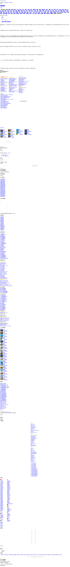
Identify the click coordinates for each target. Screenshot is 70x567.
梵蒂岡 (27, 13)
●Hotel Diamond (21, 88)
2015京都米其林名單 (33, 463)
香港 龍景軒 (32, 428)
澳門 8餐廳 (32, 431)
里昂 (12, 13)
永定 (52, 9)
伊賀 (43, 10)
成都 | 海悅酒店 (2, 310)
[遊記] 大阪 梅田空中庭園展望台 (5, 101)
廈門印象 (1, 485)
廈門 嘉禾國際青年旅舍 (3, 394)
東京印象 (8, 480)
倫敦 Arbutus (32, 449)
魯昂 (1, 13)
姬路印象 (8, 492)
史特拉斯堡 (5, 13)
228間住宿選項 (21, 134)
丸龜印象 (8, 496)
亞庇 (48, 12)
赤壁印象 (1, 497)
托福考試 (46, 554)
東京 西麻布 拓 (33, 440)
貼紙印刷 (60, 554)
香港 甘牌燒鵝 (32, 455)
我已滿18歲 (2, 565)
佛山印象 (1, 484)
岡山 (11, 12)
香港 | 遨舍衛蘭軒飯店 (3, 288)
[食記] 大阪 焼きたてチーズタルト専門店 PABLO (7, 94)
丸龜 (14, 12)
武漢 (63, 9)
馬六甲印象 (1, 517)
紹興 (16, 10)
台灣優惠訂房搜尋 (2, 179)
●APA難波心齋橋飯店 (12, 80)
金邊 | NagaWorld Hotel (3, 321)
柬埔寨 (5, 367)
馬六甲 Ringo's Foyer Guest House (4, 404)
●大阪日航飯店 (2, 80)
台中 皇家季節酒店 (2, 242)
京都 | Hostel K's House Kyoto (4, 271)
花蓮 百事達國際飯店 (3, 255)
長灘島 (51, 13)
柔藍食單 (2, 5)
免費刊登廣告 (15, 554)
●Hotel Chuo (20, 91)
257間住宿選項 (21, 131)
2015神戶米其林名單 (33, 465)
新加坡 (61, 12)
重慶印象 (1, 499)
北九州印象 (8, 503)
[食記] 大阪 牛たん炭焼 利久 (4, 95)
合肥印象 (1, 492)
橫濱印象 (8, 483)
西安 (31, 9)
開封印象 (1, 503)
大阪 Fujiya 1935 (33, 424)
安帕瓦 (39, 13)
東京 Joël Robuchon (33, 426)
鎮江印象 (1, 491)
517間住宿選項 (5, 368)
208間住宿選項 (5, 359)
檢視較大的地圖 (2, 127)
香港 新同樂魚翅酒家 (33, 445)
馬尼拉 (48, 13)
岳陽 (60, 9)
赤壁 (65, 9)
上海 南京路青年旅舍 (3, 388)
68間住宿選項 (29, 131)
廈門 (50, 9)
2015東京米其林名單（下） (34, 468)
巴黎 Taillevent (32, 442)
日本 (12, 130)
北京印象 (1, 480)
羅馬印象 (8, 516)
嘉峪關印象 (1, 505)
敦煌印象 (1, 507)
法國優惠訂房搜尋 (2, 190)
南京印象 (1, 488)
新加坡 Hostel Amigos (3, 405)
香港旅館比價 (2, 220)
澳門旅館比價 (2, 221)
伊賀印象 (8, 491)
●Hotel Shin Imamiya (21, 90)
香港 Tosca (32, 454)
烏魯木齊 (43, 9)
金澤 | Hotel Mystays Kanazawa (4, 278)
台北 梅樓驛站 (2, 235)
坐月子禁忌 (2, 554)
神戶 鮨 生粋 (32, 441)
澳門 (12, 9)
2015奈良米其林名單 (33, 466)
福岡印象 (11, 503)
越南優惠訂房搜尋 (2, 187)
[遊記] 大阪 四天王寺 (3, 103)
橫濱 (61, 10)
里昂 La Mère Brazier (33, 443)
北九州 (30, 12)
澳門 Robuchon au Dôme (34, 432)
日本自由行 (25, 554)
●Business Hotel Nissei (21, 79)
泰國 (4, 364)
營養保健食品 (57, 554)
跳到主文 (1, 7)
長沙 (27, 10)
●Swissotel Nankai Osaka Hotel (4, 78)
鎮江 (8, 10)
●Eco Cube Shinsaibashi (21, 81)
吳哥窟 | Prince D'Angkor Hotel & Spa (4, 318)
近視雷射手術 (6, 554)
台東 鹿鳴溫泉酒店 (2, 257)
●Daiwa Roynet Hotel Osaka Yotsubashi (13, 84)
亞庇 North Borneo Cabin (3, 402)
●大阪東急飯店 (11, 89)
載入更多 (1, 158)
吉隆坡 (51, 12)
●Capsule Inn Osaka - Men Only (22, 87)
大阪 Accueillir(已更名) (33, 435)
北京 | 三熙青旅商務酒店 (3, 301)
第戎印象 (8, 510)
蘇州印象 (1, 489)
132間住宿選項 (29, 134)
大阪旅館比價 (2, 217)
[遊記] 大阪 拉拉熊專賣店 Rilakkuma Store (6, 96)
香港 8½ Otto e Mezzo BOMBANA (35, 430)
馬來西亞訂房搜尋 (2, 188)
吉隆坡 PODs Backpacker (3, 403)
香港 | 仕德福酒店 (2, 287)
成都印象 (1, 500)
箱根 (1, 12)
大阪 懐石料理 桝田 (33, 437)
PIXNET (29, 556)
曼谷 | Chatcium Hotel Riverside (4, 280)
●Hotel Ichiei (2, 82)
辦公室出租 (40, 554)
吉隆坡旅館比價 (2, 226)
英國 (4, 373)
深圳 (24, 10)
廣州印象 (1, 483)
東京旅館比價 (2, 218)
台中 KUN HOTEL (2, 240)
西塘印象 (1, 495)
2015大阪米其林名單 (33, 464)
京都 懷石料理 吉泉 (33, 427)
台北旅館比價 (2, 219)
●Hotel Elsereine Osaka (3, 91)
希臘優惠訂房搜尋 (2, 193)
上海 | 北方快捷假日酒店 (3, 298)
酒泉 (37, 9)
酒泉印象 (1, 506)
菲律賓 (5, 370)
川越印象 (8, 482)
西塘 (28, 9)
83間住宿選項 (5, 134)
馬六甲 (58, 12)
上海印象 (1, 481)
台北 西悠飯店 (2, 233)
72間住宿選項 (12, 137)
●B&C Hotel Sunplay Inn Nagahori (23, 83)
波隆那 (17, 13)
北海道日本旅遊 (10, 554)
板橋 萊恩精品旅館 (2, 236)
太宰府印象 (8, 499)
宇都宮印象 (8, 498)
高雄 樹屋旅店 (2, 249)
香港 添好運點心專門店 (34, 452)
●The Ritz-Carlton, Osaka (4, 86)
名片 (2, 18)
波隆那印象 (8, 514)
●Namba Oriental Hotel (3, 83)
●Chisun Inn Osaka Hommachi (22, 77)
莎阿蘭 (54, 12)
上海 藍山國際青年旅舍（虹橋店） (4, 387)
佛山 (57, 9)
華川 (32, 10)
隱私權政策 (39, 556)
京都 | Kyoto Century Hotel (3, 273)
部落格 (3, 17)
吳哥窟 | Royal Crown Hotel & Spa (4, 319)
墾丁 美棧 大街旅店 (2, 252)
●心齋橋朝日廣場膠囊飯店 (22, 84)
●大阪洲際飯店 (2, 87)
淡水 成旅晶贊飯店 (2, 237)
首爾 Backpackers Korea (3, 401)
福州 (47, 9)
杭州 (15, 9)
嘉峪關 (34, 9)
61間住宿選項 (5, 137)
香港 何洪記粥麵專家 (33, 453)
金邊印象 (1, 525)
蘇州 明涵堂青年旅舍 (3, 390)
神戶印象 (8, 490)
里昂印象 (8, 511)
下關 (34, 12)
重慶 (19, 10)
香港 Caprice (32, 444)
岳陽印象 (1, 496)
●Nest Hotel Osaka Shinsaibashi (22, 78)
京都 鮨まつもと (33, 456)
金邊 (42, 13)
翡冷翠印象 (8, 515)
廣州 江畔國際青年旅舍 (3, 395)
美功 (36, 13)
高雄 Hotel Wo (2, 250)
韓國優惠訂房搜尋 (2, 182)
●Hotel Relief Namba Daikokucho (13, 78)
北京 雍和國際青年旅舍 (3, 389)
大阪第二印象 (9, 489)
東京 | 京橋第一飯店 (2, 263)
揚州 (5, 10)
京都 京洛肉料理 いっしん (34, 438)
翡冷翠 (21, 13)
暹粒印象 (1, 526)
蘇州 (26, 9)
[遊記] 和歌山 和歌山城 (6, 21)
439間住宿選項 (5, 342)
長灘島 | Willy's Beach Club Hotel (4, 323)
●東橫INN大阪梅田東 (11, 91)
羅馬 (24, 13)
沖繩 (36, 12)
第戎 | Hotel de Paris (2, 313)
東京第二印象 (9, 481)
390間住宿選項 (5, 362)
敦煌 (40, 9)
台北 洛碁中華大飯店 (3, 234)
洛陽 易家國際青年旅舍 (3, 397)
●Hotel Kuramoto (3, 84)
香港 (9, 9)
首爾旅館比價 (2, 224)
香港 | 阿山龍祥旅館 (2, 290)
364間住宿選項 (5, 371)
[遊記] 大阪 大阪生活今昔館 (4, 104)
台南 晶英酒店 (2, 245)
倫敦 (65, 12)
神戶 (38, 10)
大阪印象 (8, 488)
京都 (48, 10)
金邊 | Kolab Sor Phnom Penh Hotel (4, 320)
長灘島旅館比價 (2, 225)
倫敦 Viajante (32, 448)
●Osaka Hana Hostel (21, 85)
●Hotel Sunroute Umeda (12, 88)
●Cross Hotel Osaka (3, 81)
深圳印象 (1, 510)
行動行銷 (31, 554)
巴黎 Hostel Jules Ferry (3, 406)
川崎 (59, 10)
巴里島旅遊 (21, 554)
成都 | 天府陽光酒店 (2, 309)
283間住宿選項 (5, 339)
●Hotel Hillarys (11, 82)
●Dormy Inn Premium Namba (4, 85)
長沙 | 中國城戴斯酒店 (3, 304)
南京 (20, 9)
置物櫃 (54, 554)
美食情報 (6, 15)
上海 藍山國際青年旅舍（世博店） (4, 386)
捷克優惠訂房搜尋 (2, 194)
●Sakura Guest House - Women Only (23, 82)
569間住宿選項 (5, 131)
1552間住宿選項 (5, 365)
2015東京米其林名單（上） (34, 467)
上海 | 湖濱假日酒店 (2, 297)
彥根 (4, 12)
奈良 (45, 10)
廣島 (22, 12)
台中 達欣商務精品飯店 (3, 243)
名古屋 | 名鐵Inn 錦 (2, 276)
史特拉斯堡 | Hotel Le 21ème (3, 312)
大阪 (35, 10)
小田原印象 (8, 485)
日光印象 (8, 497)
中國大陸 (5, 347)
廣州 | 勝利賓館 (2, 303)
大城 (33, 13)
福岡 (25, 12)
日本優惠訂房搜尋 (2, 181)
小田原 (67, 10)
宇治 (51, 10)
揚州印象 (1, 490)
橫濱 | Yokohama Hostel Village (4, 265)
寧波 (14, 10)
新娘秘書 (28, 554)
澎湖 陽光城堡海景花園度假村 (4, 258)
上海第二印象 (2, 482)
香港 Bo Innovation (33, 429)
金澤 (39, 12)
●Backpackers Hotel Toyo (22, 89)
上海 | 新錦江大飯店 (2, 294)
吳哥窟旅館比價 (2, 228)
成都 (21, 10)
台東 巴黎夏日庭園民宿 (3, 256)
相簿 (2, 16)
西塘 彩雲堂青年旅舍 (3, 391)
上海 (18, 9)
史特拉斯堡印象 (9, 509)
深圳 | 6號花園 (2, 302)
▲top (1, 157)
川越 (56, 10)
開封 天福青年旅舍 (2, 398)
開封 (3, 10)
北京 (23, 9)
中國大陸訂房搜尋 (2, 180)
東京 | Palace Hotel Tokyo (3, 262)
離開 (4, 565)
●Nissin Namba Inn (21, 80)
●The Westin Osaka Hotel (4, 90)
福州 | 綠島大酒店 (2, 305)
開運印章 (49, 554)
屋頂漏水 (34, 554)
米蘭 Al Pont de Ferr (33, 451)
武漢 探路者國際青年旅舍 (3, 396)
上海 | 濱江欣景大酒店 (3, 295)
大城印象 (1, 523)
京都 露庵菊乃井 (33, 439)
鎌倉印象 (8, 484)
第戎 (9, 13)
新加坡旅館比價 (2, 227)
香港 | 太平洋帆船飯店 (3, 289)
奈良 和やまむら (33, 425)
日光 (20, 12)
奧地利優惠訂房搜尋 (3, 195)
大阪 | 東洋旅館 (2, 266)
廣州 (55, 9)
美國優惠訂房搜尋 (2, 196)
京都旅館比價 (2, 216)
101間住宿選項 (13, 134)
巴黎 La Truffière (33, 450)
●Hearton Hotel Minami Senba (12, 79)
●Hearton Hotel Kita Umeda (4, 88)
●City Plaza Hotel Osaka (12, 81)
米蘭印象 (8, 513)
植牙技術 (18, 554)
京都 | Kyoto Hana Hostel (3, 272)
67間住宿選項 (5, 345)
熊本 (28, 12)
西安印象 (1, 504)
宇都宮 (16, 12)
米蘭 (14, 13)
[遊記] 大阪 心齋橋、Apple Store (5, 102)
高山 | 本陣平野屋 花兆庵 (3, 277)
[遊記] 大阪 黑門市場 (3, 98)
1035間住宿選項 (5, 348)
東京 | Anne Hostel (2, 264)
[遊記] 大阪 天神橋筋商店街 (4, 105)
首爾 (29, 10)
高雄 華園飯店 (2, 248)
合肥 (11, 10)
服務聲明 (42, 556)
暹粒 (45, 13)
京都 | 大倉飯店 (2, 270)
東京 (53, 10)
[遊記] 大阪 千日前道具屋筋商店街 (5, 97)
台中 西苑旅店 (2, 241)
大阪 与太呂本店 (33, 436)
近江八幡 (7, 12)
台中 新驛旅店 (2, 244)
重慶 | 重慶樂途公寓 (2, 308)
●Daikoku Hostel (21, 92)
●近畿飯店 (10, 90)
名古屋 (44, 12)
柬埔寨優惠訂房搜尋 (3, 186)
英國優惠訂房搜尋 (2, 189)
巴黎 (68, 12)
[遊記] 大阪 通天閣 (8, 103)
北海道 (51, 554)
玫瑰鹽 (43, 554)
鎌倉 (64, 10)
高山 (42, 12)
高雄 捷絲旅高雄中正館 (3, 251)
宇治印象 (8, 495)
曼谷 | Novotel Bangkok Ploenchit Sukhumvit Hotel (6, 285)
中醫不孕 (37, 554)
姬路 (40, 10)
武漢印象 (1, 498)
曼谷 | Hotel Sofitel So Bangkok (4, 281)
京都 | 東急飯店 (2, 269)
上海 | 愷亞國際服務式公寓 (3, 296)
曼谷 (31, 13)
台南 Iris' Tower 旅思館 (3, 383)
